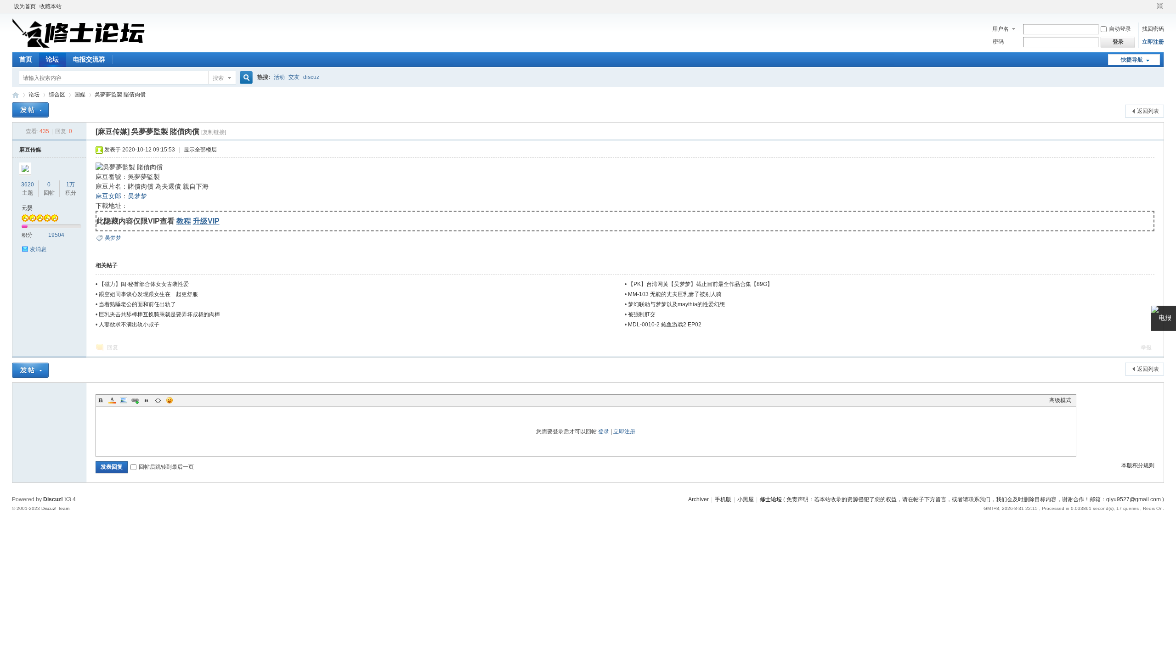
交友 (294, 77)
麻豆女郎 (108, 196)
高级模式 (1060, 400)
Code (158, 400)
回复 (112, 347)
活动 (279, 77)
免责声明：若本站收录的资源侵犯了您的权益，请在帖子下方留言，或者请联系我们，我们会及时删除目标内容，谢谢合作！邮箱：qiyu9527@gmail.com (973, 499)
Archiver (698, 499)
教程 (183, 221)
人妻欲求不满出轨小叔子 (129, 324)
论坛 (52, 59)
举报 (1146, 347)
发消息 (38, 249)
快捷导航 (1132, 59)
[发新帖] (30, 110)
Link (135, 400)
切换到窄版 (1158, 6)
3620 (27, 184)
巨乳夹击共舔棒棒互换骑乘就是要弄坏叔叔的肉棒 (159, 314)
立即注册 (1153, 42)
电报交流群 (89, 59)
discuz (311, 77)
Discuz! (53, 499)
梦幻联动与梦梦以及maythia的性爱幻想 (676, 304)
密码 (998, 42)
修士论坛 (15, 94)
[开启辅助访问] (1151, 6)
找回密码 (1153, 29)
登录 (603, 431)
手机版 (723, 499)
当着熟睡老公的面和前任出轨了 (137, 304)
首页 (25, 59)
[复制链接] (213, 132)
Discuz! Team (55, 508)
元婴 (27, 208)
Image (123, 400)
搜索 (218, 78)
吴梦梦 (137, 196)
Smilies (169, 400)
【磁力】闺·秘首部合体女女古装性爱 (144, 284)
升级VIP (206, 221)
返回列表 (1148, 111)
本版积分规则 (1137, 465)
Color (112, 400)
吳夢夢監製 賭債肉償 (120, 94)
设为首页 (25, 6)
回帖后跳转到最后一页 (166, 467)
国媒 (79, 94)
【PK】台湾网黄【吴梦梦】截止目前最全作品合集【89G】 (700, 284)
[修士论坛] (78, 46)
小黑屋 (745, 499)
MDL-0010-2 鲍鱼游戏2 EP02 (664, 324)
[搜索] (245, 78)
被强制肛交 (642, 314)
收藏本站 (51, 6)
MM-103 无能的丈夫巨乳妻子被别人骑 (675, 294)
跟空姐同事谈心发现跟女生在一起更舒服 (148, 294)
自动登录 (1120, 29)
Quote (146, 400)
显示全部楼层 (200, 149)
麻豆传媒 (30, 149)
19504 (56, 235)
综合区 (57, 94)
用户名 (1000, 29)
